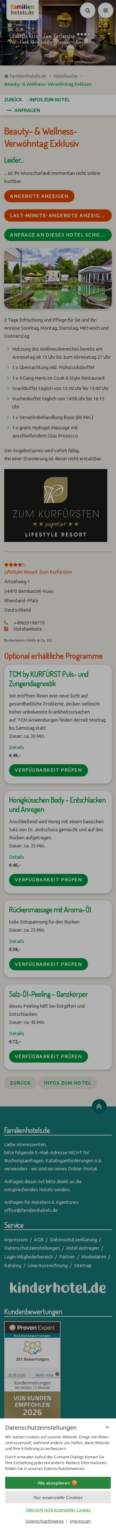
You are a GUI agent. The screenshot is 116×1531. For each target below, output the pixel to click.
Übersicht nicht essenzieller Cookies (58, 1510)
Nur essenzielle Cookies (58, 1497)
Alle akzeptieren (53, 1483)
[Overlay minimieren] (107, 1427)
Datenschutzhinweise (44, 1521)
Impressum (80, 1521)
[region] (58, 1453)
